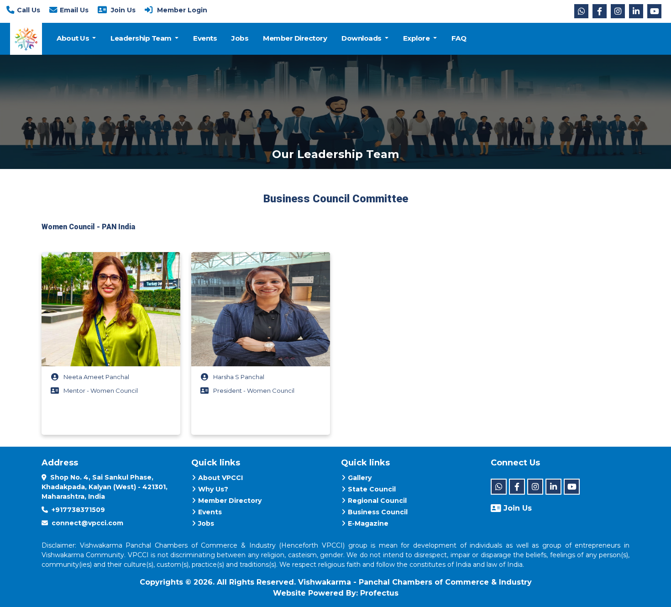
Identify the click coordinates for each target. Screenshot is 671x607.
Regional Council (377, 500)
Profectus (379, 593)
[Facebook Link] (600, 11)
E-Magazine (368, 523)
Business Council (378, 512)
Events (205, 38)
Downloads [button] (362, 38)
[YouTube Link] (654, 11)
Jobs (239, 38)
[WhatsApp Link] (581, 11)
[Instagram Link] (618, 11)
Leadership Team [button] (141, 38)
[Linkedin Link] (636, 11)
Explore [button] (417, 38)
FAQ (459, 38)
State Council (372, 489)
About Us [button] (74, 38)
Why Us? (213, 489)
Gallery (360, 478)
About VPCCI (220, 478)
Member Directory (295, 38)
